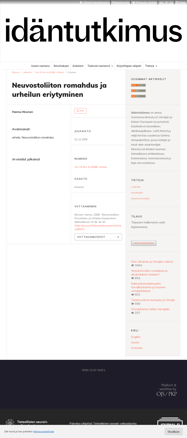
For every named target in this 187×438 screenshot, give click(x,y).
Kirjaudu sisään (146, 2)
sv (171, 2)
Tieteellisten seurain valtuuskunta (114, 423)
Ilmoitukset (61, 66)
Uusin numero (40, 66)
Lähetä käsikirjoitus (95, 2)
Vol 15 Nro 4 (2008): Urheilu (49, 72)
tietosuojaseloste (43, 431)
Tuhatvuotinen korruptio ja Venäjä (153, 300)
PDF (81, 110)
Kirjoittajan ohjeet (129, 66)
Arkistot (77, 66)
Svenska (136, 348)
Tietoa (150, 66)
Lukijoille (135, 186)
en (161, 2)
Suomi (135, 342)
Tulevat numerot (99, 66)
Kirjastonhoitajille (140, 198)
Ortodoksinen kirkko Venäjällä (150, 309)
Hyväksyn (174, 431)
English (135, 337)
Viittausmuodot (91, 237)
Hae (182, 2)
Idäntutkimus (93, 59)
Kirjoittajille (137, 192)
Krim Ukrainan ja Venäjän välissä (152, 261)
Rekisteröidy (120, 2)
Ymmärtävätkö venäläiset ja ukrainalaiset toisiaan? (149, 272)
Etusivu (16, 72)
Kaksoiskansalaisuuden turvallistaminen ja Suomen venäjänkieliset (148, 287)
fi (166, 2)
